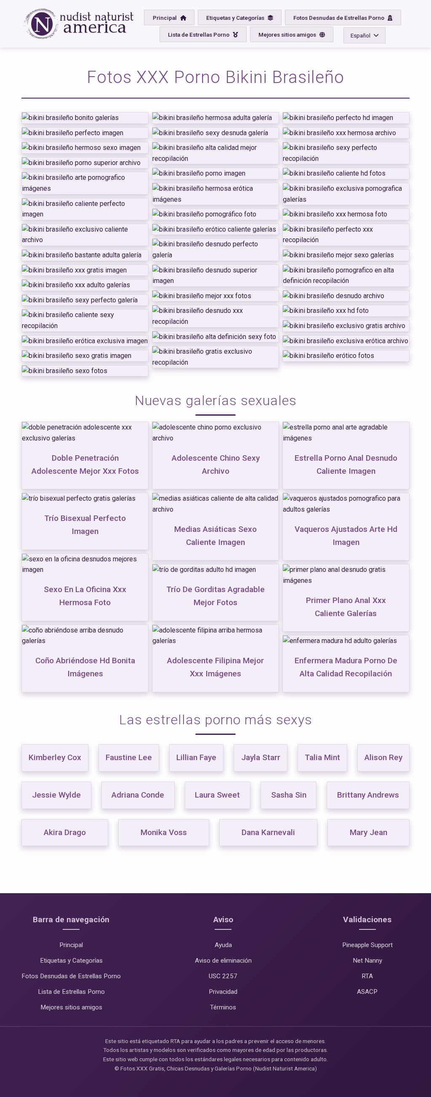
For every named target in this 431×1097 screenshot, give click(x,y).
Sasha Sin (288, 795)
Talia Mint (322, 757)
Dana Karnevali (268, 832)
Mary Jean (368, 832)
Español (360, 35)
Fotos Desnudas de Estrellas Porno (339, 17)
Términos (223, 1007)
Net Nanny (367, 960)
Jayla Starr (260, 757)
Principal (165, 17)
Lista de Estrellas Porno (199, 34)
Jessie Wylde (56, 795)
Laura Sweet (217, 795)
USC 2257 (223, 976)
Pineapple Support (367, 945)
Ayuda (223, 945)
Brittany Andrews (368, 795)
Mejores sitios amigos (287, 34)
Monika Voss (164, 832)
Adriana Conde (138, 795)
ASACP (367, 992)
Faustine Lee (129, 757)
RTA (367, 976)
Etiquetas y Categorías (236, 17)
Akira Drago (65, 832)
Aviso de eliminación (223, 960)
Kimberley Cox (55, 757)
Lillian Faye (196, 757)
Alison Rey (383, 757)
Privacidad (223, 992)
